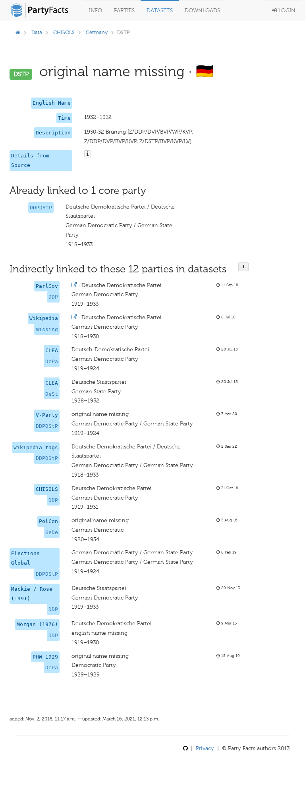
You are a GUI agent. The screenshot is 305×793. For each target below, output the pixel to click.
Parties (124, 10)
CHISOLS (64, 32)
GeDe (51, 532)
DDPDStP (41, 208)
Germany (97, 32)
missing (47, 329)
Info (95, 10)
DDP (53, 297)
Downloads (202, 10)
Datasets (160, 10)
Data (36, 32)
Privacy (205, 748)
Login (286, 10)
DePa (51, 361)
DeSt (51, 394)
